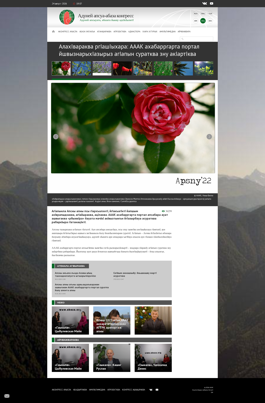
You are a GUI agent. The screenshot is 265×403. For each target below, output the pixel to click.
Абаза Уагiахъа (87, 31)
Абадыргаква (80, 389)
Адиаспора (134, 31)
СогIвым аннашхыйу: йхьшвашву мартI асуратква (135, 274)
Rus (196, 13)
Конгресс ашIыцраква (133, 389)
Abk (195, 21)
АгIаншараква (104, 31)
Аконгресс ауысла (67, 31)
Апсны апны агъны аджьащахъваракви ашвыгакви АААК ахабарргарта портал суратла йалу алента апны (82, 287)
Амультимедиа (167, 31)
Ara (210, 21)
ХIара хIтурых (149, 31)
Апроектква (119, 31)
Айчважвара (184, 31)
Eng (203, 13)
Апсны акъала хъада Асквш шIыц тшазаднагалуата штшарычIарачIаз (75, 274)
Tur (210, 13)
